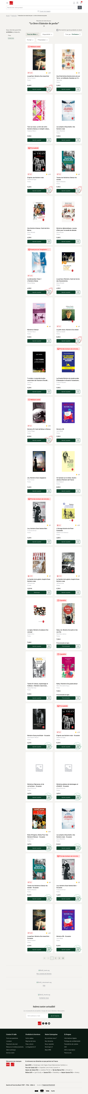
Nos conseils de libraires (44, 973)
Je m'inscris (55, 1016)
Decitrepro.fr (49, 1047)
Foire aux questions (12, 1038)
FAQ (44, 985)
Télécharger (37, 592)
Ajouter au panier (36, 89)
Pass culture (29, 1044)
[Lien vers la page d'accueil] (11, 3)
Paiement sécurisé (12, 1044)
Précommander (66, 646)
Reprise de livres (31, 1041)
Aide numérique (11, 1050)
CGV (65, 1047)
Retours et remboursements (15, 1047)
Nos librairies (49, 1041)
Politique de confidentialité (72, 1041)
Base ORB (48, 1050)
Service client (10, 1053)
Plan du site (67, 1053)
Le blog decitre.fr (31, 1047)
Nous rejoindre (49, 1044)
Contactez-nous (44, 998)
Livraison (9, 1041)
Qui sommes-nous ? (51, 1038)
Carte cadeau (29, 1038)
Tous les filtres (31, 34)
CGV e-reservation (69, 1050)
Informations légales (70, 1038)
